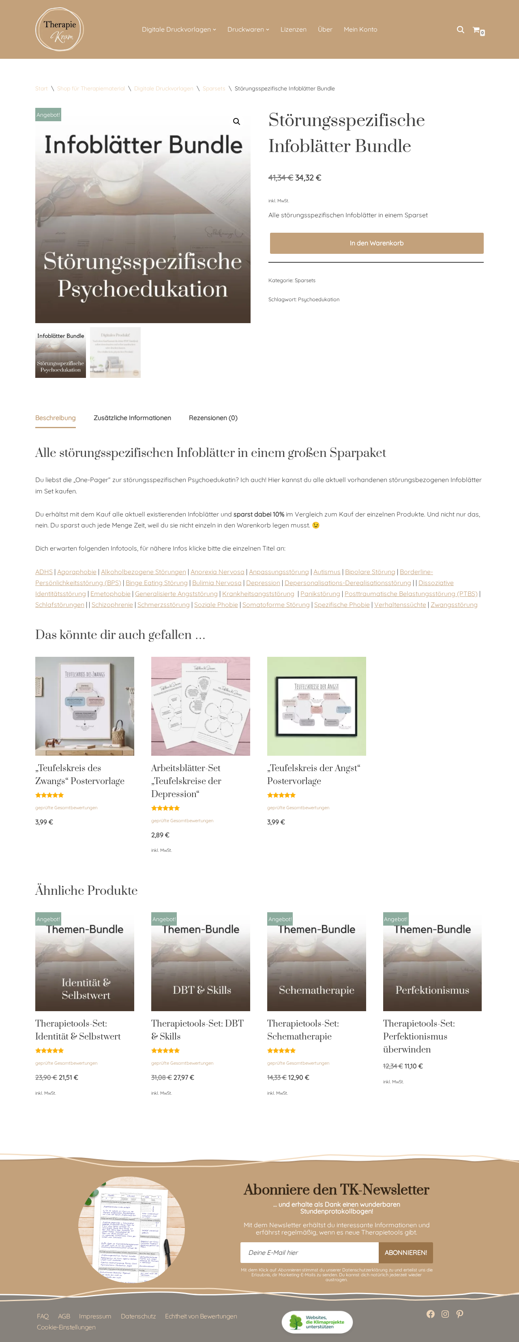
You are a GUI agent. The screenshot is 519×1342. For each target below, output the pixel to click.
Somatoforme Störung (276, 604)
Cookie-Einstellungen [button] (66, 1327)
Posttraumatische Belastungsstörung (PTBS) (411, 594)
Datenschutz (138, 1316)
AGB (64, 1316)
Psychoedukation (318, 299)
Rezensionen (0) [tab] (213, 418)
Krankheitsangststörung (258, 594)
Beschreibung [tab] (55, 418)
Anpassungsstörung (279, 572)
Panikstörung (320, 594)
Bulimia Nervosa (217, 583)
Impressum (95, 1316)
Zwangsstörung (454, 604)
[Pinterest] (460, 1314)
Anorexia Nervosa (217, 572)
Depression (263, 583)
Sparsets (214, 88)
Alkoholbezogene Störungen (143, 572)
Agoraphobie (77, 572)
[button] (214, 29)
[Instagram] (445, 1314)
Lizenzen (294, 29)
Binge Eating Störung (157, 583)
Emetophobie (110, 594)
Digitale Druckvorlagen (163, 88)
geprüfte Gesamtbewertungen (66, 807)
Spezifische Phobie (342, 604)
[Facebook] (430, 1314)
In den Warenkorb (377, 243)
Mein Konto (360, 29)
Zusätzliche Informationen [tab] (132, 418)
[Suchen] (460, 29)
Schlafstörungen (59, 604)
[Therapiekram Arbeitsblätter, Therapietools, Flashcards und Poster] (59, 29)
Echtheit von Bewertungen (201, 1316)
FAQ (43, 1316)
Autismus (327, 572)
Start (41, 88)
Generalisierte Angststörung (176, 594)
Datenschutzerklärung (365, 1270)
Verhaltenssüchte (400, 604)
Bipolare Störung (370, 572)
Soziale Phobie (216, 604)
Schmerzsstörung (163, 604)
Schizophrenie (112, 604)
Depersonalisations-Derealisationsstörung (348, 583)
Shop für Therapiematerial (91, 88)
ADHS (44, 572)
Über (325, 29)
